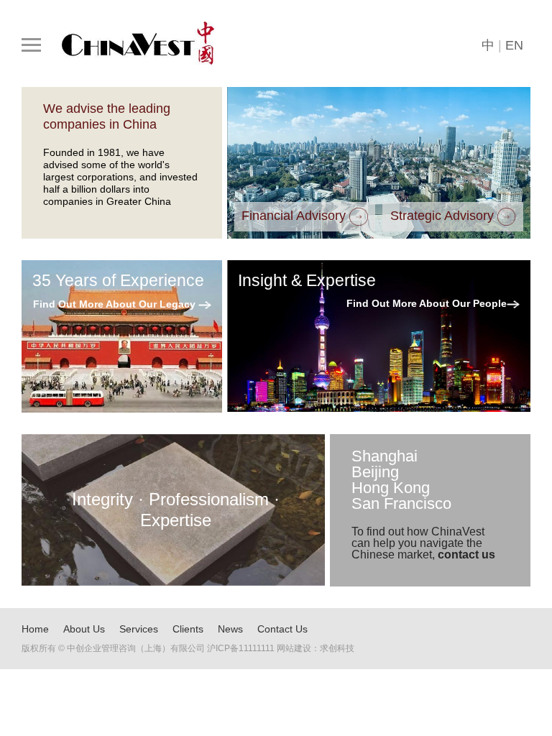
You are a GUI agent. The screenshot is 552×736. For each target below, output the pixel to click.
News (230, 629)
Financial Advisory (295, 216)
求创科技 (337, 648)
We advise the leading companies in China (106, 116)
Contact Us (282, 629)
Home (35, 629)
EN (514, 45)
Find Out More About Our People (426, 303)
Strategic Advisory (443, 216)
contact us (466, 554)
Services (138, 629)
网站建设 (294, 648)
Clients (187, 629)
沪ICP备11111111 (241, 648)
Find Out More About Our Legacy (115, 304)
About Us (84, 629)
